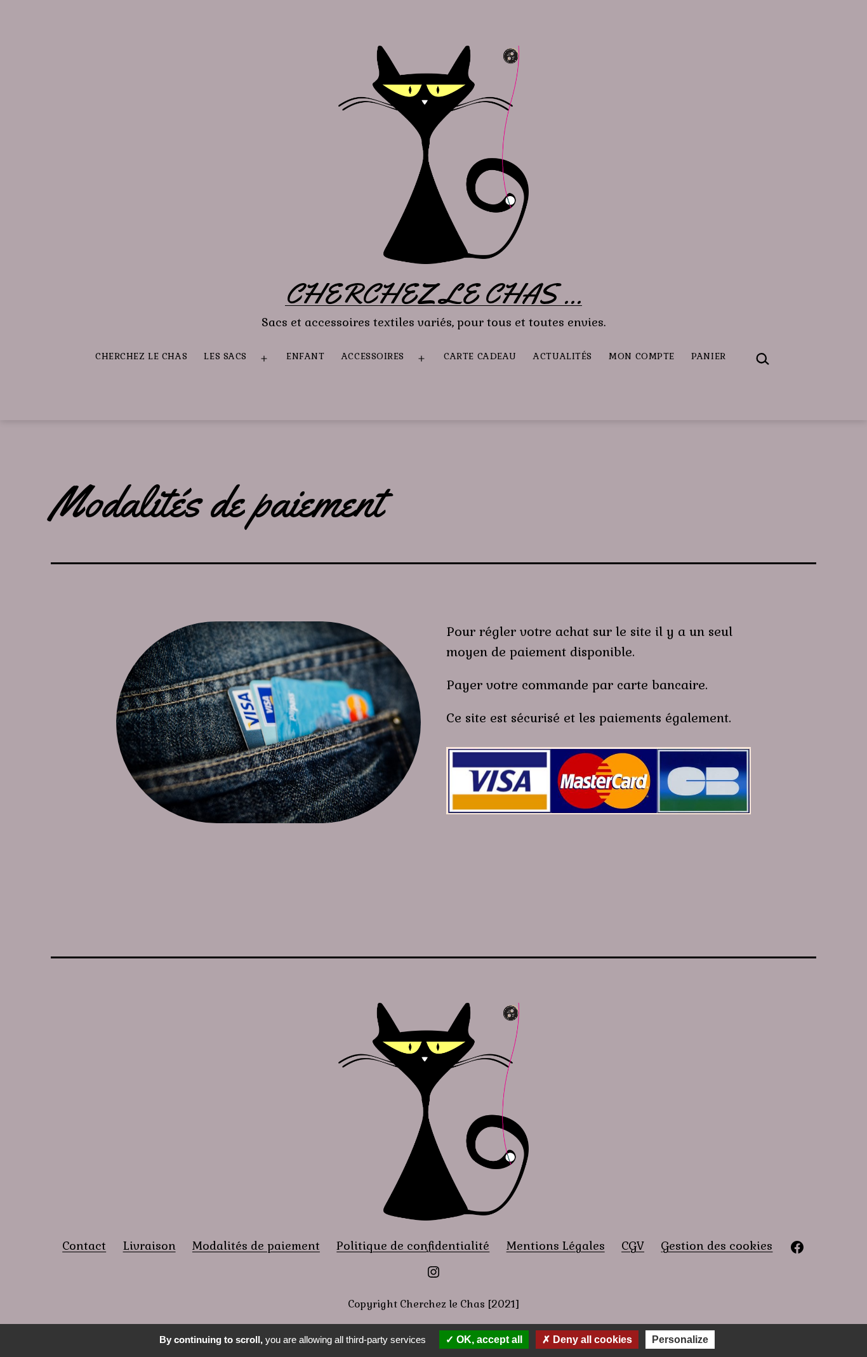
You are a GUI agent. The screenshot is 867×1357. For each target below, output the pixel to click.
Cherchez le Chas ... (433, 293)
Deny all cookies (591, 1339)
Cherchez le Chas (141, 356)
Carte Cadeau (480, 356)
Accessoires (372, 356)
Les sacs (225, 356)
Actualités (562, 356)
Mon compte (642, 356)
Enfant (305, 356)
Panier (708, 356)
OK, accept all (488, 1339)
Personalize (680, 1339)
